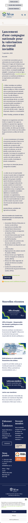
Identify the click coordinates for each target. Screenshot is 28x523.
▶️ (11, 275)
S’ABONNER (7, 443)
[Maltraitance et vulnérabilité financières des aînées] (14, 349)
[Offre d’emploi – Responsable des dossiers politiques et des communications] (14, 312)
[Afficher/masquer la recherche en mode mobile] (22, 15)
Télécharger (7, 277)
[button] (26, 499)
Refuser (14, 515)
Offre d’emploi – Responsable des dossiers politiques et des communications (12, 324)
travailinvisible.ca (20, 74)
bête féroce (17, 495)
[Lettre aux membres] (14, 383)
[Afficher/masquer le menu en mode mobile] (25, 15)
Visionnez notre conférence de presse (15, 281)
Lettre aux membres (9, 392)
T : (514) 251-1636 (7, 459)
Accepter (14, 511)
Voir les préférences (14, 519)
